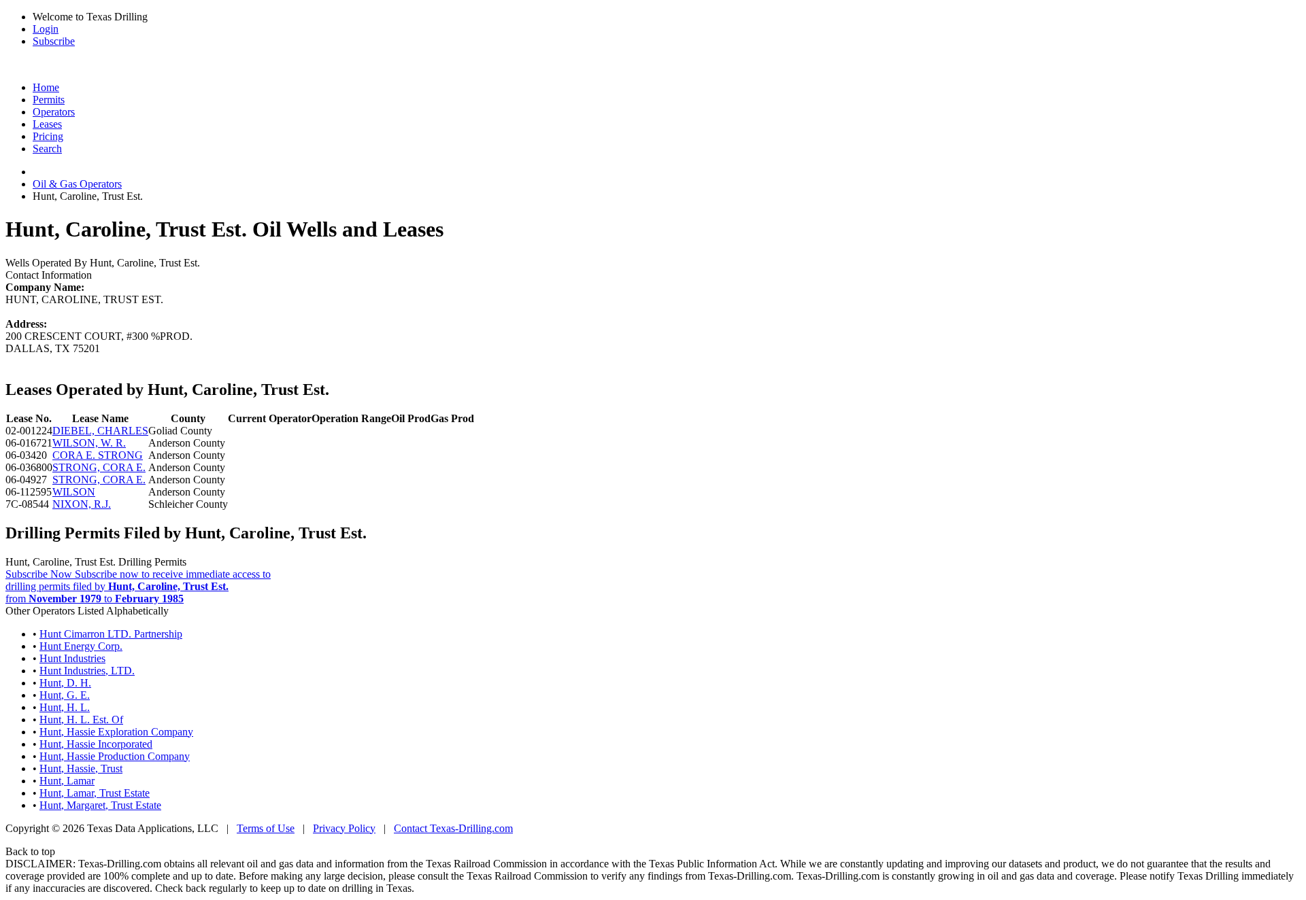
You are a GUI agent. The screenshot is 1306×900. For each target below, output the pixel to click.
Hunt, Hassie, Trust (80, 768)
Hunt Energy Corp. (80, 646)
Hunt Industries (72, 658)
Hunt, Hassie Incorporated (95, 744)
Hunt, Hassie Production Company (114, 756)
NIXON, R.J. (81, 504)
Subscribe (54, 41)
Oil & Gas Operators (77, 184)
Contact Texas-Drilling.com (453, 828)
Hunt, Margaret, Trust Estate (100, 805)
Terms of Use (266, 828)
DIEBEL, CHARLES (100, 430)
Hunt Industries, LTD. (87, 670)
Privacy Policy (344, 828)
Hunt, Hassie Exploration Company (116, 732)
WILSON (73, 492)
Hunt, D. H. (65, 683)
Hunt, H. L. (64, 707)
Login (45, 29)
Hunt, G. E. (64, 695)
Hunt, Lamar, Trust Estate (94, 793)
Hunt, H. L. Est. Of (81, 719)
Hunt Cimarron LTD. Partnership (110, 634)
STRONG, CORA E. (99, 467)
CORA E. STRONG (97, 455)
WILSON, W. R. (89, 443)
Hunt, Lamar (67, 780)
